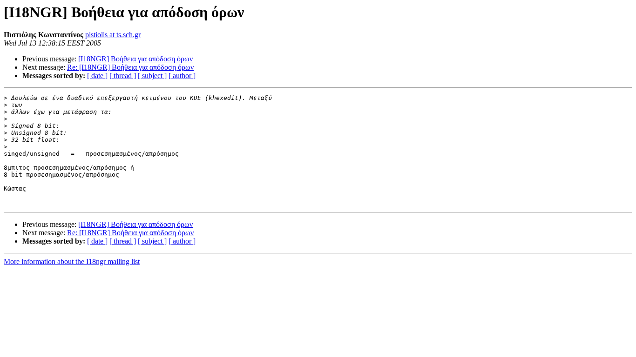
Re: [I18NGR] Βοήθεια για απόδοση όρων (130, 67)
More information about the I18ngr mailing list (72, 261)
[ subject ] (152, 75)
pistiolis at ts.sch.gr (113, 35)
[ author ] (182, 75)
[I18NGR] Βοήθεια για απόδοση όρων (135, 59)
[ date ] (97, 75)
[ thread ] (122, 75)
